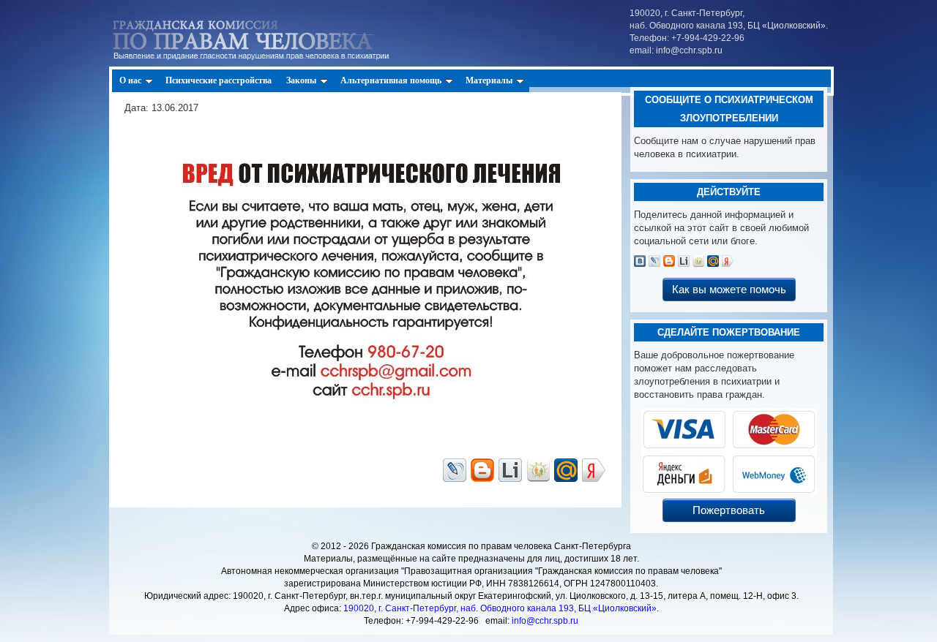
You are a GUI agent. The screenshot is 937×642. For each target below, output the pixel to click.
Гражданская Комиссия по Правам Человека (268, 37)
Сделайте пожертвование (728, 332)
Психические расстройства (218, 80)
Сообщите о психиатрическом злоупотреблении (729, 109)
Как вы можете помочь (729, 289)
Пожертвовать (729, 510)
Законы (301, 80)
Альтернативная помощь (390, 80)
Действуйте (729, 191)
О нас (130, 80)
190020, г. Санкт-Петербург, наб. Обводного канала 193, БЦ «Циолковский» (500, 608)
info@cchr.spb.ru (545, 621)
